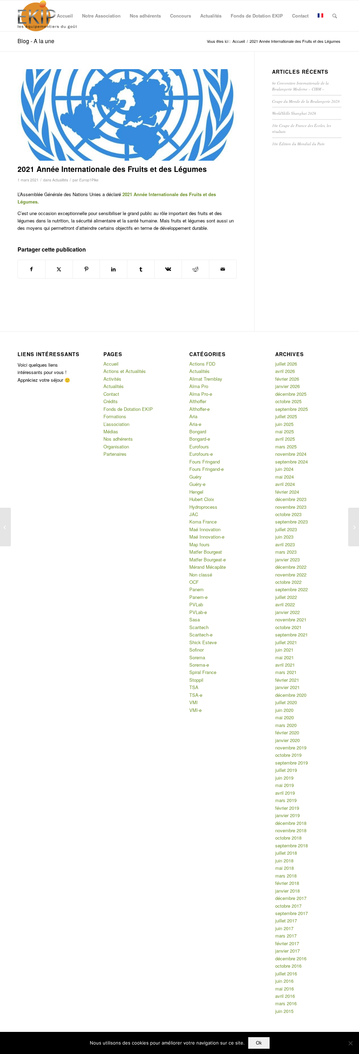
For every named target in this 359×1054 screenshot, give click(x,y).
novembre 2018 (290, 830)
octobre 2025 (288, 401)
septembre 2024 (291, 461)
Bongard (197, 431)
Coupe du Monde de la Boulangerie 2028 (306, 101)
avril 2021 (285, 664)
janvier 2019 (287, 815)
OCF (194, 582)
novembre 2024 (290, 454)
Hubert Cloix (201, 499)
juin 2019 (284, 777)
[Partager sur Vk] (168, 269)
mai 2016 (284, 988)
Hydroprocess (203, 506)
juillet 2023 (286, 529)
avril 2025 (285, 438)
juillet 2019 (286, 770)
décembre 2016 (290, 958)
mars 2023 (286, 551)
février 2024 (287, 491)
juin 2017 (284, 928)
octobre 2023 (288, 514)
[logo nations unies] (127, 115)
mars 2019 (286, 800)
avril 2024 (285, 484)
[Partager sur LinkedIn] (113, 269)
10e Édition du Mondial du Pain (298, 143)
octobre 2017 (288, 905)
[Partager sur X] (59, 269)
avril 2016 (285, 996)
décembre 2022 (290, 566)
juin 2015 (284, 1011)
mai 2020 (284, 717)
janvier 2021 (287, 687)
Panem (196, 589)
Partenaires (115, 454)
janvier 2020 (287, 740)
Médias (110, 431)
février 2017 (287, 943)
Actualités (60, 179)
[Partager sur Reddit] (195, 269)
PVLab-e (198, 612)
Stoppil (196, 679)
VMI (193, 702)
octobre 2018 (288, 837)
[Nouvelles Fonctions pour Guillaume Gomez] (353, 527)
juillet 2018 (286, 852)
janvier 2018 (287, 890)
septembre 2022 (291, 589)
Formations (114, 416)
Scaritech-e (200, 634)
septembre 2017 (291, 913)
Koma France (203, 521)
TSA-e (195, 695)
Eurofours (199, 446)
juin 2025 (284, 424)
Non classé (200, 574)
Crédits (110, 401)
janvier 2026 (287, 386)
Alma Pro (198, 386)
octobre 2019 (288, 755)
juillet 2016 (286, 973)
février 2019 (287, 808)
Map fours (199, 544)
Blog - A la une (36, 41)
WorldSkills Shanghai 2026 (294, 113)
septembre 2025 (291, 409)
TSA (193, 687)
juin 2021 (284, 649)
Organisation (116, 446)
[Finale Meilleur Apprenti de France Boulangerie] (5, 527)
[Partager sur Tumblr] (140, 269)
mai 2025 (284, 431)
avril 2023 (285, 544)
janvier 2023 (287, 559)
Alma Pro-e (200, 394)
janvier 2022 (287, 612)
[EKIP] (48, 15)
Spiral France (202, 672)
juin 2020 (284, 710)
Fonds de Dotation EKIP (128, 409)
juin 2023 (284, 536)
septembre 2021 (291, 634)
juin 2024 (284, 469)
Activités (112, 378)
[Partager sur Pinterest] (86, 269)
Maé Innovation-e (206, 536)
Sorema (197, 657)
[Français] (320, 15)
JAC (193, 514)
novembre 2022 (290, 574)
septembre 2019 (291, 762)
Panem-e (198, 597)
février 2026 (287, 378)
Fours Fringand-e (206, 469)
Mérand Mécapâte (207, 566)
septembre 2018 (291, 845)
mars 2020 (286, 725)
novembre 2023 (290, 506)
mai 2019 (284, 785)
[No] (350, 1043)
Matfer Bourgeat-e (207, 559)
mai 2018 (284, 868)
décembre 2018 (290, 823)
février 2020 (287, 732)
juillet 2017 (286, 920)
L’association (116, 424)
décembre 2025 (290, 394)
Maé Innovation (205, 529)
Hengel (196, 491)
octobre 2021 (288, 627)
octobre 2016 (288, 965)
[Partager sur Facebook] (31, 269)
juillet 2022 (286, 597)
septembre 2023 (291, 521)
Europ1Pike (89, 179)
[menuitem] (64, 15)
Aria (193, 416)
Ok (259, 1043)
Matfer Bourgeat (205, 551)
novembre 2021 (290, 619)
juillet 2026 (286, 363)
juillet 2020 (286, 702)
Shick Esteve (203, 642)
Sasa (194, 619)
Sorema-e (199, 664)
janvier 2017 (287, 950)
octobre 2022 (288, 582)
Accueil (110, 363)
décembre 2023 (290, 499)
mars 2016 (286, 1003)
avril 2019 (285, 792)
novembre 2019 (290, 747)
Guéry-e (197, 484)
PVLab (196, 604)
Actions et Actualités (124, 371)
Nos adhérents (118, 438)
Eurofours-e (201, 454)
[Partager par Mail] (222, 269)
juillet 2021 (286, 642)
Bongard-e (199, 438)
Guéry (195, 476)
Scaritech (199, 627)
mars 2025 (286, 446)
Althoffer (197, 401)
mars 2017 (286, 935)
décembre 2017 (290, 898)
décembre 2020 (290, 695)
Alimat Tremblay (205, 378)
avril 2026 (285, 371)
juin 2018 (284, 860)
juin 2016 (284, 981)
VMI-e (195, 710)
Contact (111, 394)
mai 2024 (284, 476)
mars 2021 (286, 672)
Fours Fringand (204, 461)
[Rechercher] (334, 15)
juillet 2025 (286, 416)
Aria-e (195, 424)
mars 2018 (286, 875)
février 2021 (287, 679)
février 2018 (287, 883)
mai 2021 (284, 657)
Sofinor (196, 649)
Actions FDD (202, 363)
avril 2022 (285, 604)
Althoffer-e (199, 409)
